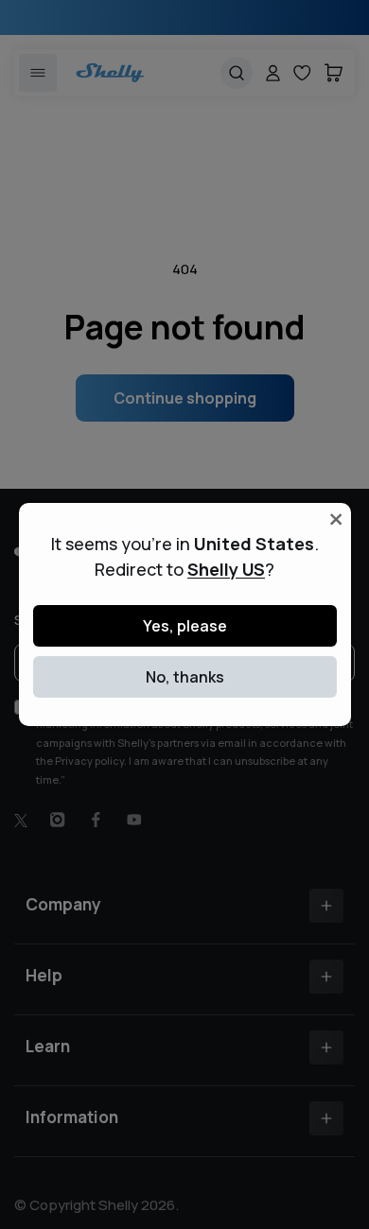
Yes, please (185, 625)
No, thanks (185, 676)
